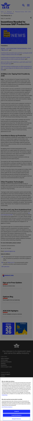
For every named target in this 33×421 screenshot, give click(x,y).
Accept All (16, 411)
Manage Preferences (16, 418)
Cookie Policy (4, 395)
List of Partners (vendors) (7, 407)
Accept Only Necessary (16, 415)
